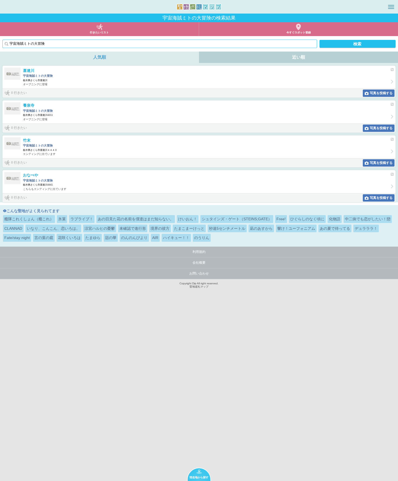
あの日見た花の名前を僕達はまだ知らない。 (136, 219)
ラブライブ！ (81, 219)
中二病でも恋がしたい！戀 (367, 219)
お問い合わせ (199, 273)
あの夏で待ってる (335, 228)
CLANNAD (13, 228)
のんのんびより (134, 237)
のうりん (201, 237)
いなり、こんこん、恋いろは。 (53, 228)
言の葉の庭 (43, 237)
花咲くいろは (69, 237)
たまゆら (92, 237)
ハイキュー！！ (176, 237)
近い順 (298, 57)
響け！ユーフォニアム (296, 228)
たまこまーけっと (189, 228)
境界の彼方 (160, 228)
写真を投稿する (381, 93)
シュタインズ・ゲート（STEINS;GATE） (237, 219)
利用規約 (199, 252)
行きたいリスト (99, 32)
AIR (155, 237)
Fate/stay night (17, 237)
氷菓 (62, 219)
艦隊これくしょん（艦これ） (29, 219)
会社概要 (199, 263)
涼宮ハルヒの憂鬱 (99, 228)
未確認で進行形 (132, 228)
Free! (281, 219)
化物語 (334, 219)
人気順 (99, 57)
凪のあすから (261, 228)
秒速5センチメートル (227, 228)
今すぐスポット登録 (298, 32)
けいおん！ (187, 219)
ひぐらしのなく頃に (307, 219)
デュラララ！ (366, 228)
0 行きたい (19, 93)
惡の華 (110, 237)
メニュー (391, 7)
